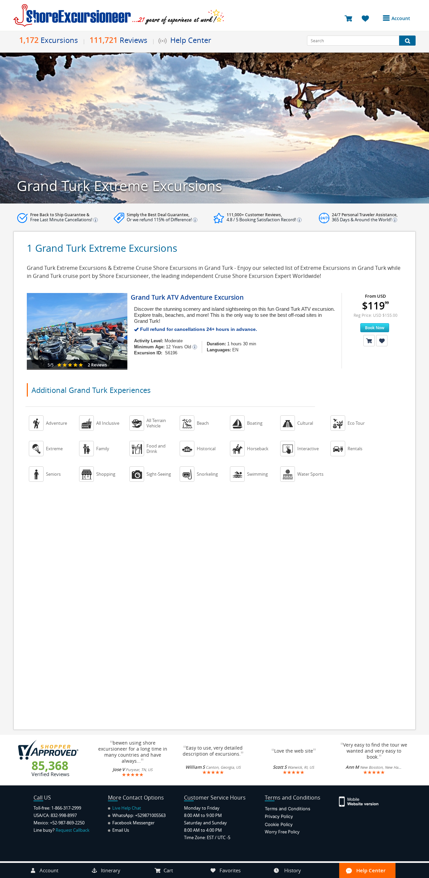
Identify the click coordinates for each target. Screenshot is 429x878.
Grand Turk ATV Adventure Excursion (187, 297)
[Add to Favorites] (381, 340)
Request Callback (72, 830)
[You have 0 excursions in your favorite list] (368, 18)
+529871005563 (150, 815)
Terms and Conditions (287, 808)
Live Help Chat (126, 808)
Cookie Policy (279, 824)
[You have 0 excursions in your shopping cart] (351, 18)
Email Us (120, 830)
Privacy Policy (279, 816)
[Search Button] (407, 41)
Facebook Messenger (133, 823)
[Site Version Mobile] (362, 801)
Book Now (374, 328)
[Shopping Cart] (369, 340)
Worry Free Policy (282, 832)
